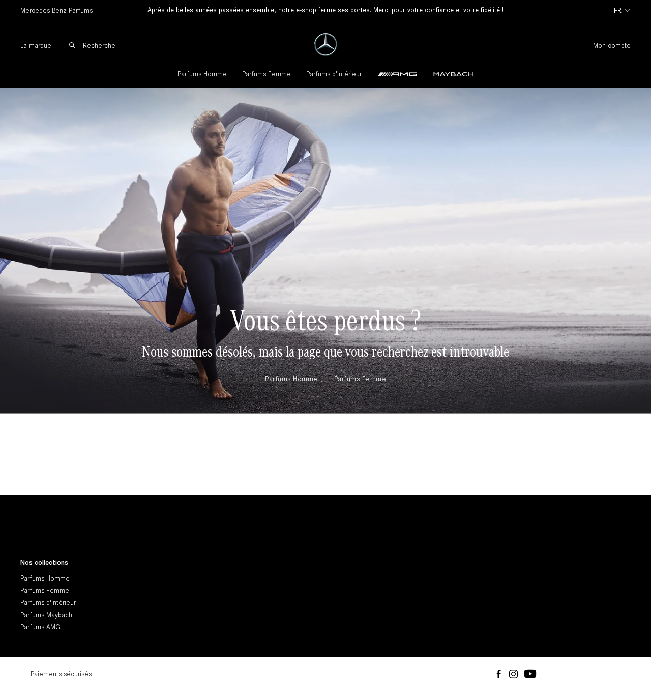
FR (618, 10)
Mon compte (612, 45)
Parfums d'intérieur (334, 74)
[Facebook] (498, 674)
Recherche (99, 45)
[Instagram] (513, 674)
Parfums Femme (266, 74)
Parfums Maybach (46, 615)
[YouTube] (530, 674)
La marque (35, 45)
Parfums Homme (202, 74)
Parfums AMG (40, 627)
